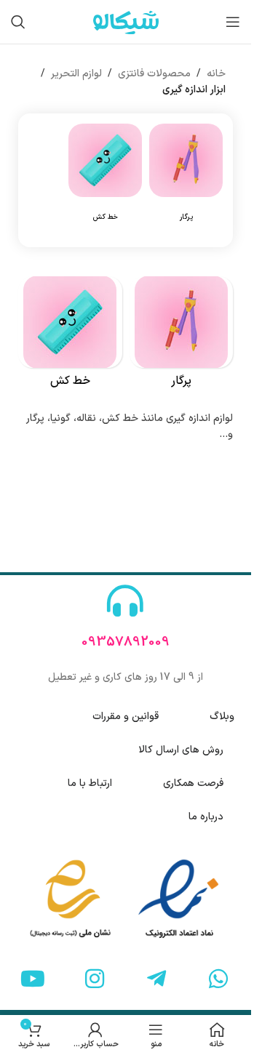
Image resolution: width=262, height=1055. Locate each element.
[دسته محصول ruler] (105, 180)
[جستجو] (18, 21)
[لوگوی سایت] (126, 21)
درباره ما (205, 817)
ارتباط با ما (90, 783)
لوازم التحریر (76, 73)
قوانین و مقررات (125, 716)
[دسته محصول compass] (186, 180)
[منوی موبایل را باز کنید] (232, 21)
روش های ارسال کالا (180, 750)
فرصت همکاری (193, 783)
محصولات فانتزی (154, 73)
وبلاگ (222, 716)
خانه (216, 73)
